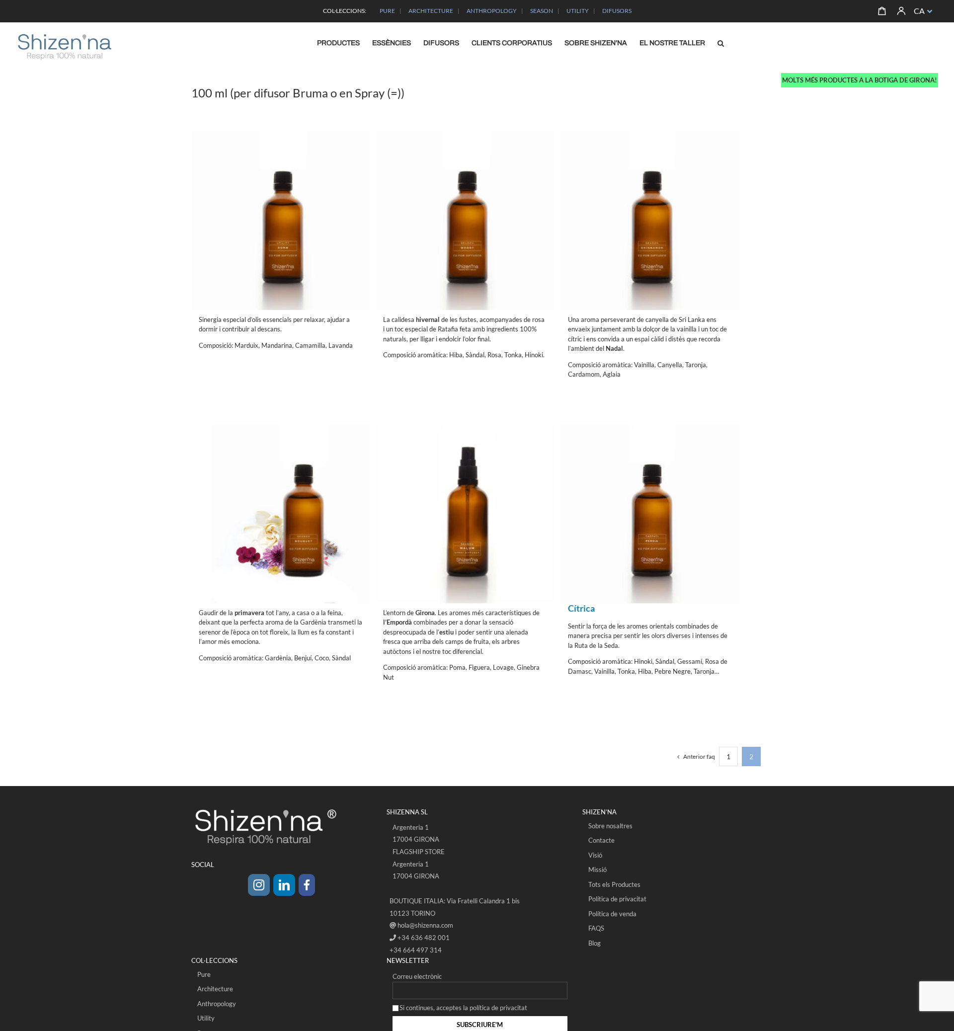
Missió (597, 869)
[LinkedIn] (284, 885)
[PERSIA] (649, 493)
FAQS (596, 928)
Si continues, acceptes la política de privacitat (463, 1008)
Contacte (601, 840)
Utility (206, 1018)
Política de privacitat (617, 899)
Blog (594, 943)
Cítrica (581, 608)
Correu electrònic (417, 976)
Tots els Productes (614, 884)
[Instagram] (259, 885)
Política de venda (612, 914)
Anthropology (216, 1004)
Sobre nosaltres (610, 826)
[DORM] (280, 200)
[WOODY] (465, 200)
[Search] (720, 43)
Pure (204, 974)
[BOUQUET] (280, 493)
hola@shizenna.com (425, 925)
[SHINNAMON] (649, 200)
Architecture (215, 989)
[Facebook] (307, 885)
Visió (595, 855)
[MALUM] (465, 493)
